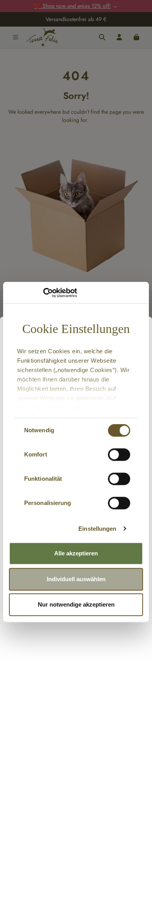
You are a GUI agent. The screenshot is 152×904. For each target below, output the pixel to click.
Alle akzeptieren (76, 553)
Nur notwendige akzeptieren (76, 604)
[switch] (119, 454)
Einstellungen (97, 528)
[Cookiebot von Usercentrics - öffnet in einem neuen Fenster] (43, 293)
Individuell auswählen (76, 579)
